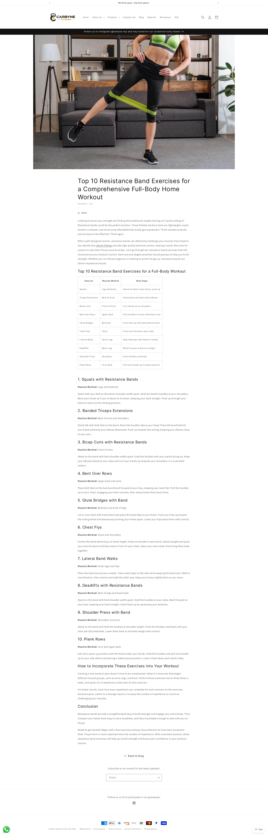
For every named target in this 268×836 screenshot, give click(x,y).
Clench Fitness (104, 245)
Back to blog (136, 756)
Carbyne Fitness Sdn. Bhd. (65, 829)
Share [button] (84, 212)
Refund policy (85, 829)
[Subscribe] (158, 777)
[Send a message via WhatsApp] (6, 829)
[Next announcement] (218, 3)
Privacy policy (99, 829)
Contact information (132, 829)
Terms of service (114, 829)
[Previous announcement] (49, 3)
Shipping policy (150, 829)
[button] (98, 17)
